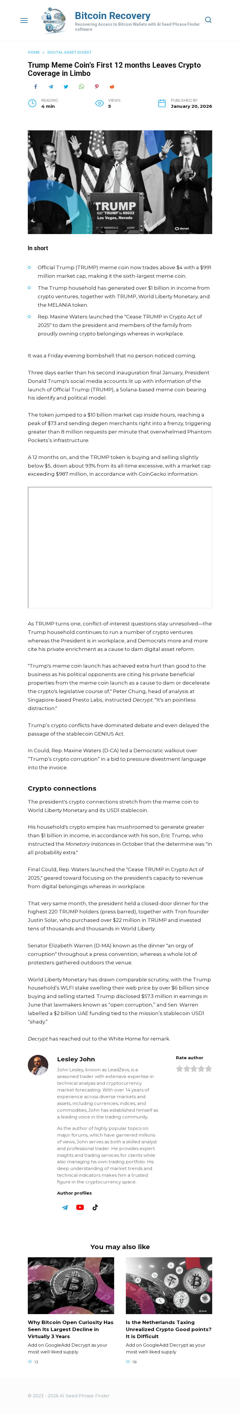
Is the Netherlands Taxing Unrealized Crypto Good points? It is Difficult (169, 1329)
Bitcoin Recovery (112, 15)
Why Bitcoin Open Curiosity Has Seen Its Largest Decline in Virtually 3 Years (71, 1329)
